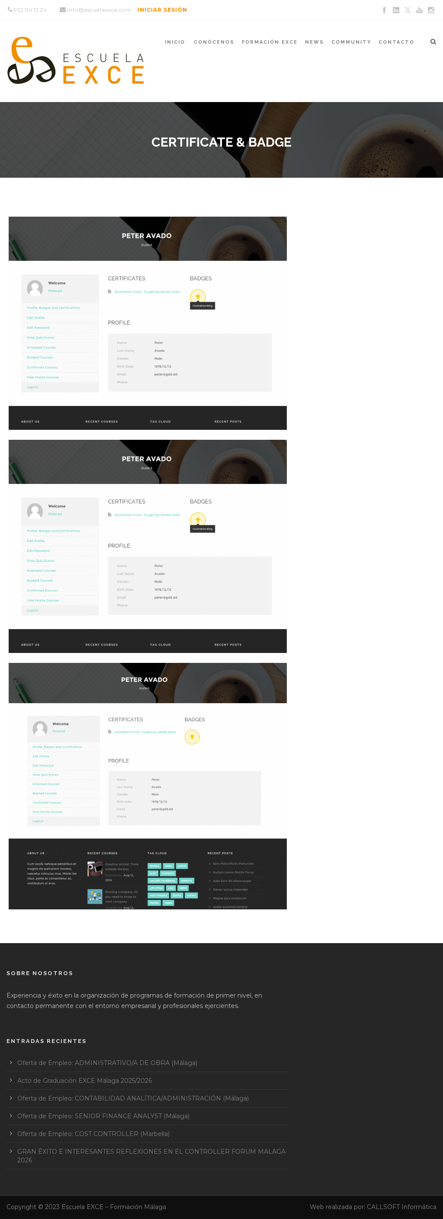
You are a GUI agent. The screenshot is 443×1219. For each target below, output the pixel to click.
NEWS (314, 42)
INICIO (175, 42)
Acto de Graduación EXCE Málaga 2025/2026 (84, 1081)
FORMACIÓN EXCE (270, 42)
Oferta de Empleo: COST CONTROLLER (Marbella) (93, 1134)
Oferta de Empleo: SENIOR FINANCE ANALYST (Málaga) (103, 1116)
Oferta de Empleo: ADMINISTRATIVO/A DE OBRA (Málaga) (107, 1063)
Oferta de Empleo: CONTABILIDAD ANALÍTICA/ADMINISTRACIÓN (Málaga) (133, 1098)
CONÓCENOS (214, 42)
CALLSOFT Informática (402, 1207)
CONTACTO (396, 42)
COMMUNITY (351, 42)
